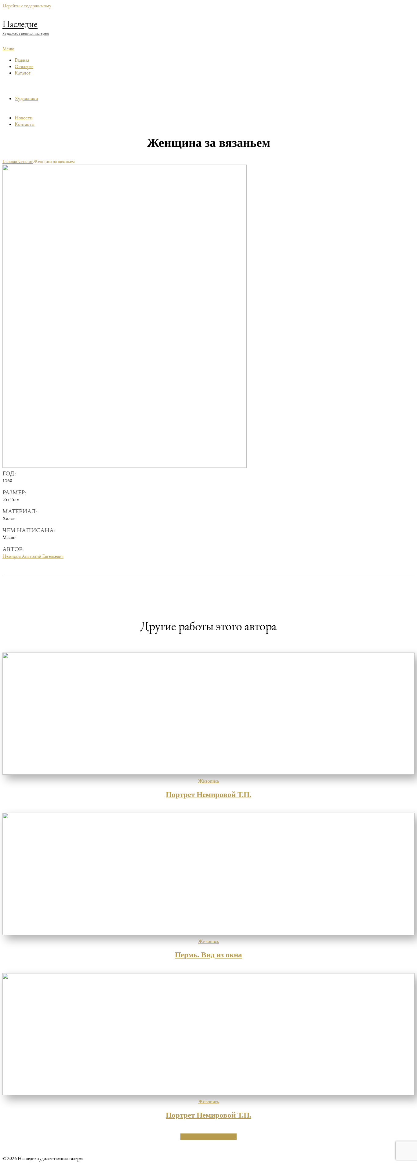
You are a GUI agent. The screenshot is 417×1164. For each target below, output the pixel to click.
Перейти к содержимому (26, 5)
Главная (22, 60)
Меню (8, 48)
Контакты (24, 124)
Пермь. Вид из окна (208, 955)
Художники (26, 98)
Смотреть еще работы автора (208, 1136)
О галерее (24, 66)
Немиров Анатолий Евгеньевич (32, 556)
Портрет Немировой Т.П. (208, 794)
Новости (23, 118)
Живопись (208, 781)
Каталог (23, 73)
